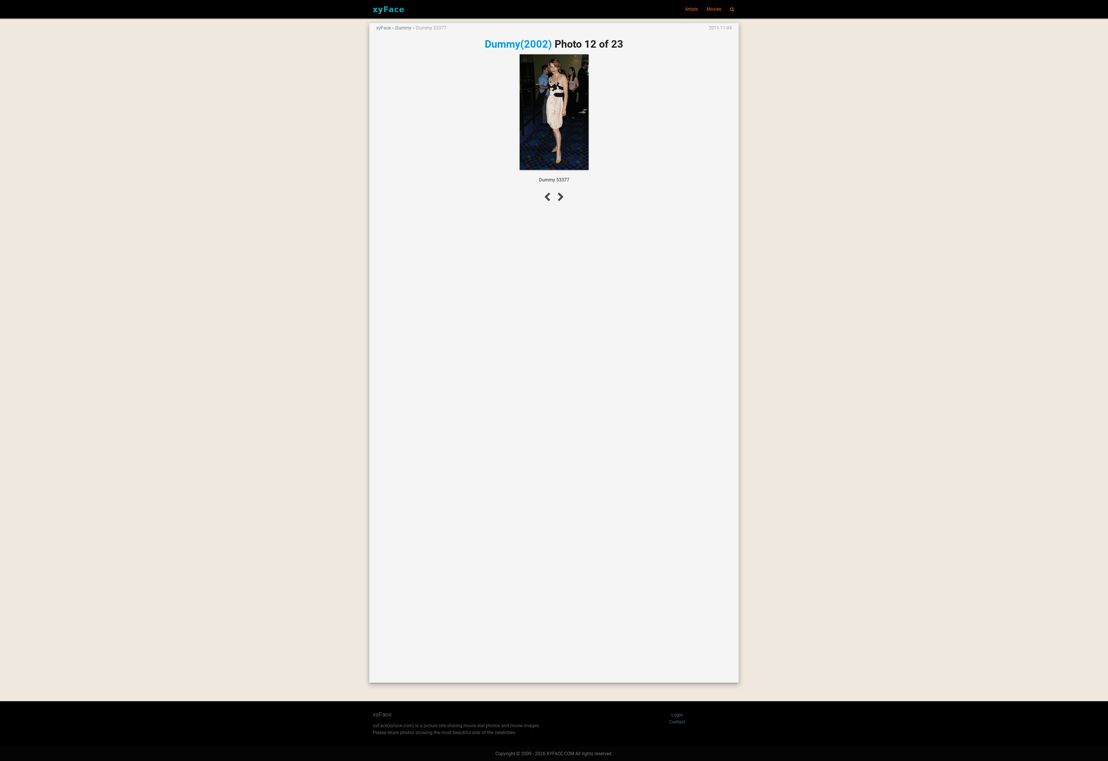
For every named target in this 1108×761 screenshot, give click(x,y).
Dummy (403, 28)
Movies (714, 9)
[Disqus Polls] (554, 284)
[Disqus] (554, 435)
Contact (677, 722)
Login (677, 715)
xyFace (383, 28)
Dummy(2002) (518, 44)
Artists (691, 9)
